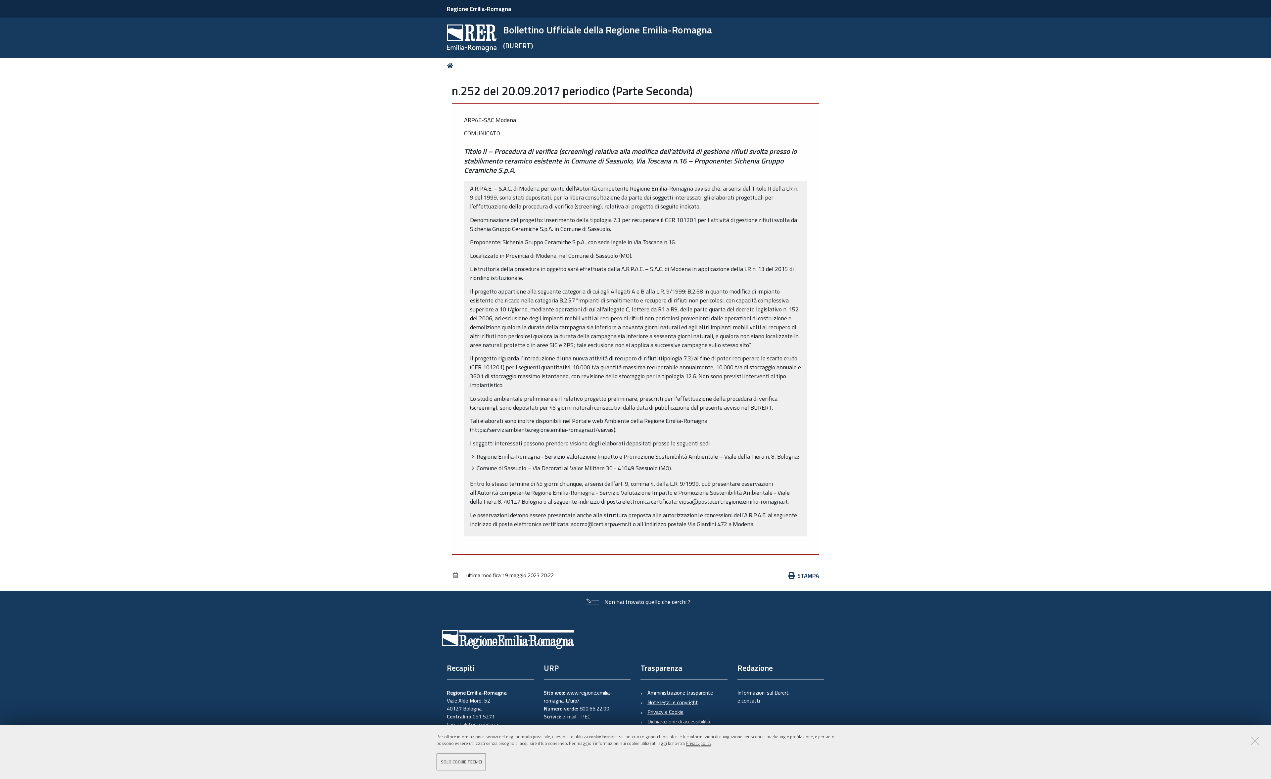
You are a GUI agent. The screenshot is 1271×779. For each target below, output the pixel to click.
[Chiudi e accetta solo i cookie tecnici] (1255, 740)
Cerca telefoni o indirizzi (473, 724)
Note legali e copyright (672, 702)
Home (451, 66)
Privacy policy (698, 743)
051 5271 (484, 716)
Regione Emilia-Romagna (479, 8)
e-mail (569, 716)
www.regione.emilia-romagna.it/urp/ (578, 697)
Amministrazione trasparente (680, 693)
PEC (585, 716)
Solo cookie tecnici (461, 761)
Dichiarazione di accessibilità (678, 721)
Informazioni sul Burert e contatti (763, 697)
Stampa (808, 575)
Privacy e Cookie (665, 712)
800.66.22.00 (594, 708)
